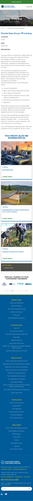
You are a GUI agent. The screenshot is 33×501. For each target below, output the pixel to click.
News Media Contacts (16, 443)
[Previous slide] (6, 291)
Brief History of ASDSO (16, 449)
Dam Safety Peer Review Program (16, 376)
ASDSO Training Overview (16, 402)
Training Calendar (16, 405)
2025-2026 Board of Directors (16, 431)
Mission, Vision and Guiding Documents (16, 428)
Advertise (16, 446)
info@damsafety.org (20, 469)
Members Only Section (16, 312)
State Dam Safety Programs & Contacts (16, 351)
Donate (16, 440)
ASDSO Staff (16, 437)
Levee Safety (16, 337)
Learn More (7, 177)
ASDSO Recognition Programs (16, 318)
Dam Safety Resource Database (16, 379)
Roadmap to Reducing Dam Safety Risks (16, 334)
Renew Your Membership (16, 303)
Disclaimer (19, 476)
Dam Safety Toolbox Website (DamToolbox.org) (16, 389)
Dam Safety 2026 (16, 409)
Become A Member (16, 306)
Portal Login (15, 2)
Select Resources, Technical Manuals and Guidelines (16, 364)
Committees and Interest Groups (16, 309)
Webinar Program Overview (16, 412)
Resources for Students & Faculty (16, 373)
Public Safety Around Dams (16, 343)
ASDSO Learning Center (16, 418)
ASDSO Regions (16, 434)
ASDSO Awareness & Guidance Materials (16, 361)
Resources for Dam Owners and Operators (16, 367)
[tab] (7, 290)
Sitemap (27, 476)
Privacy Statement (7, 476)
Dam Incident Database (16, 382)
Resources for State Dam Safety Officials (16, 370)
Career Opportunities (16, 392)
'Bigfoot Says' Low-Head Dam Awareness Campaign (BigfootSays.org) (16, 346)
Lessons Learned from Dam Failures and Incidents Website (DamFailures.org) (16, 385)
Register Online (9, 268)
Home (2, 28)
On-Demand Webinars (16, 415)
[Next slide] (27, 291)
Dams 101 (16, 328)
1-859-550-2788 (6, 469)
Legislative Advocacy (16, 340)
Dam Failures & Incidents (16, 331)
